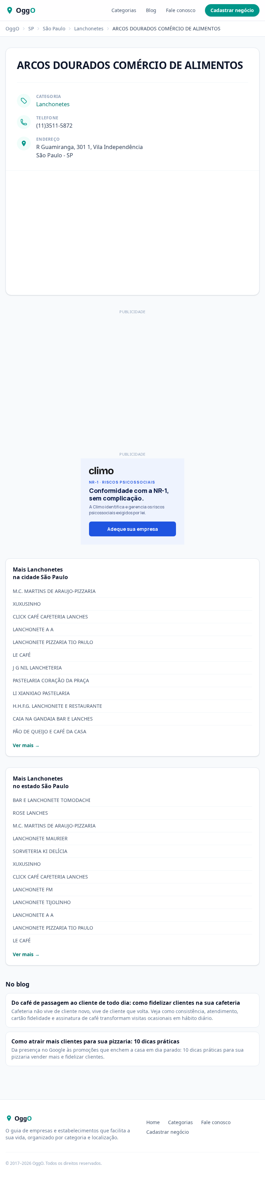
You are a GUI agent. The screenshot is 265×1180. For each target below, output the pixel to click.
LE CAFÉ (22, 655)
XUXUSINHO (27, 604)
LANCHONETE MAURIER (40, 838)
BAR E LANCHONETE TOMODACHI (51, 800)
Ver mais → (26, 745)
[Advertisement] (132, 364)
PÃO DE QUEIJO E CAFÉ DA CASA (49, 731)
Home (153, 1122)
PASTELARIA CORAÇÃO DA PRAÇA (51, 680)
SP (31, 28)
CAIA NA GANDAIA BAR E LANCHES (53, 718)
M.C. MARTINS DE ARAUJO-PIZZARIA (54, 591)
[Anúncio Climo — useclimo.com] (132, 501)
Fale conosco (180, 10)
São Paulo (54, 28)
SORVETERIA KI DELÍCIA (40, 851)
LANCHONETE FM (33, 889)
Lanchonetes (89, 28)
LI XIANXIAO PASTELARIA (41, 693)
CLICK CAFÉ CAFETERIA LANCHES (50, 616)
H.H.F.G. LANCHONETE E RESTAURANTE (57, 706)
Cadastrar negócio (232, 10)
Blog (151, 10)
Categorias (123, 10)
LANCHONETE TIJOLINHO (42, 902)
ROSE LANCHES (30, 813)
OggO (12, 28)
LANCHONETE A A (33, 629)
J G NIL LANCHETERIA (37, 667)
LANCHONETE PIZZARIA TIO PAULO (53, 642)
